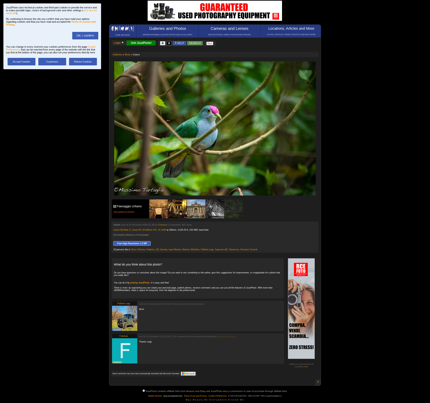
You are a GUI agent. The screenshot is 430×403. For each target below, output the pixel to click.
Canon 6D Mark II (122, 230)
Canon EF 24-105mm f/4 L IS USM (149, 230)
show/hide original (226, 336)
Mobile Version (155, 396)
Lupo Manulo (174, 249)
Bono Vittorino (138, 249)
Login (117, 42)
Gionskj (163, 249)
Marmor (185, 249)
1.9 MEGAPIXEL (217, 189)
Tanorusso (234, 249)
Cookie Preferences (217, 396)
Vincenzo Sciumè (248, 249)
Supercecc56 (221, 249)
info (306, 367)
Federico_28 (152, 249)
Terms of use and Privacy (195, 396)
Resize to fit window (217, 67)
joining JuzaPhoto (139, 282)
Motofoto (195, 249)
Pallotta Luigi (207, 249)
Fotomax (162, 225)
